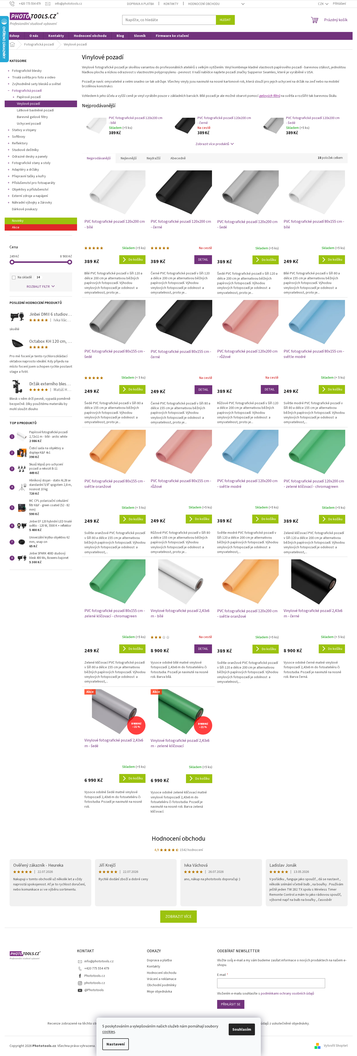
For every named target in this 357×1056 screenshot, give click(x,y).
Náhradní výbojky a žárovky (32, 202)
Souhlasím (241, 1029)
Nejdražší (153, 158)
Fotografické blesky (27, 70)
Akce (15, 227)
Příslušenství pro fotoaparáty (33, 182)
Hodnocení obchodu (204, 4)
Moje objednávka (159, 991)
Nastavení (115, 1044)
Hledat (225, 19)
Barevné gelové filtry (32, 117)
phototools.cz (94, 983)
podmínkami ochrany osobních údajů (287, 993)
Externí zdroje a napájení (30, 195)
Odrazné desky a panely (30, 156)
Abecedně (178, 158)
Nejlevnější (129, 158)
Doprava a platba (140, 4)
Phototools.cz (94, 975)
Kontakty (171, 4)
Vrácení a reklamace (161, 979)
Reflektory (20, 143)
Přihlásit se (230, 1004)
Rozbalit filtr (38, 286)
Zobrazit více (178, 916)
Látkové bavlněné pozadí (35, 110)
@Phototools (94, 990)
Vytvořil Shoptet (336, 1045)
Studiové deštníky (25, 150)
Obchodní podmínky (161, 985)
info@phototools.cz (99, 961)
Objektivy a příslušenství (30, 189)
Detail (203, 259)
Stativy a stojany (24, 130)
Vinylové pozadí (28, 103)
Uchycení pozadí (29, 123)
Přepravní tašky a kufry (29, 176)
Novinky (18, 220)
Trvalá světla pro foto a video (33, 77)
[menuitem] (14, 36)
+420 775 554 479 (96, 968)
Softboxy (18, 136)
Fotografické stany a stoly (31, 163)
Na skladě (29, 277)
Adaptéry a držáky (25, 169)
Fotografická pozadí (27, 90)
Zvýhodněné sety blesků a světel (36, 84)
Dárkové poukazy (25, 209)
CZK (321, 4)
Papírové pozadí (29, 97)
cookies (108, 1031)
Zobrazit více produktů (212, 144)
